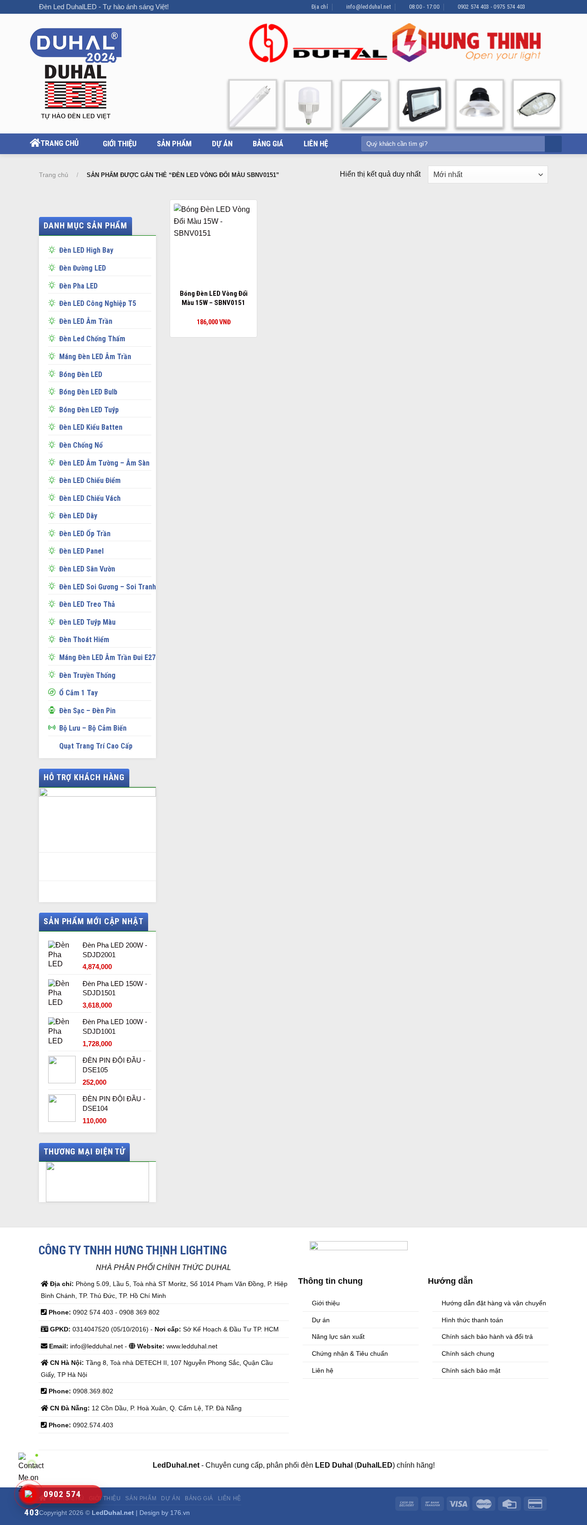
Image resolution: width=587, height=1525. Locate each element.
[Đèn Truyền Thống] (53, 674)
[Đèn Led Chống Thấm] (53, 337)
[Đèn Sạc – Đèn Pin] (53, 709)
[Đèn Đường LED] (53, 267)
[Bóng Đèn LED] (53, 373)
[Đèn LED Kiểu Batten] (53, 426)
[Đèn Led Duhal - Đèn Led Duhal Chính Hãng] (86, 74)
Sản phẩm (174, 143)
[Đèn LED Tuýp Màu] (53, 621)
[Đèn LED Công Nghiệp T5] (53, 302)
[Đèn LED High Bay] (53, 249)
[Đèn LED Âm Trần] (53, 320)
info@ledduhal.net (96, 1346)
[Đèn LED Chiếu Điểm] (53, 479)
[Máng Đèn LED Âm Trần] (53, 355)
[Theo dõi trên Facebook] (534, 7)
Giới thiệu (120, 143)
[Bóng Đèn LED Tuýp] (53, 408)
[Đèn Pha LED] (53, 285)
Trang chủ (59, 143)
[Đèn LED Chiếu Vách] (53, 497)
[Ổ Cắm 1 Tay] (53, 691)
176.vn (180, 1512)
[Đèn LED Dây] (53, 514)
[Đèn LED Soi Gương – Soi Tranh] (53, 585)
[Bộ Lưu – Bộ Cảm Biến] (53, 727)
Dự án (222, 143)
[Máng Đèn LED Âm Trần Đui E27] (53, 656)
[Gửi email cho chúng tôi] (543, 7)
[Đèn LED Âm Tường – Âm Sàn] (53, 462)
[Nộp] (552, 144)
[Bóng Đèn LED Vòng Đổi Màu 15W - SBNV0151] (214, 243)
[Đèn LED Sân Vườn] (53, 568)
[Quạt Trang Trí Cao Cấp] (53, 745)
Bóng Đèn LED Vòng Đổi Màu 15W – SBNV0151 (214, 298)
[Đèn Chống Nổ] (53, 444)
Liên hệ (316, 143)
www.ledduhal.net (191, 1346)
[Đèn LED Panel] (53, 550)
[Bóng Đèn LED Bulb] (53, 390)
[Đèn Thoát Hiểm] (53, 638)
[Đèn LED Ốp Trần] (53, 532)
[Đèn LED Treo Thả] (53, 603)
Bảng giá (268, 143)
